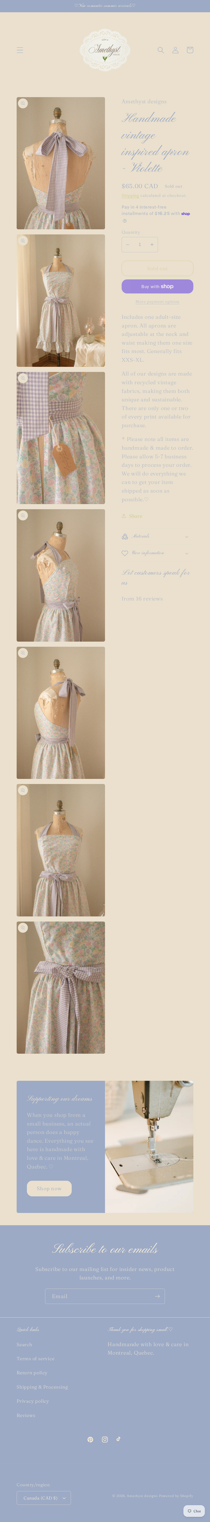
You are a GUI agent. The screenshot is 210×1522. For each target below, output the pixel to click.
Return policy (32, 1373)
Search (24, 1344)
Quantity (131, 232)
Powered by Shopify (176, 1496)
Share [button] (135, 516)
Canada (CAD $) (41, 1498)
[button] (20, 50)
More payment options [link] (157, 301)
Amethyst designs (142, 1496)
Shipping (130, 195)
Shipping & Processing (42, 1387)
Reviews (26, 1415)
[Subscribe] (157, 1296)
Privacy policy (33, 1401)
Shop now (49, 1188)
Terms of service (35, 1358)
